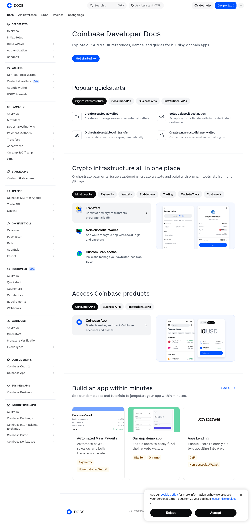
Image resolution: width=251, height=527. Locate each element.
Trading (168, 194)
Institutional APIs (176, 101)
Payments (107, 194)
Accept (215, 513)
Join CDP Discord (139, 511)
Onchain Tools (190, 194)
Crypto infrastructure (89, 101)
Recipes (58, 15)
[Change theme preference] (241, 5)
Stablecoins (147, 194)
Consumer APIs (121, 101)
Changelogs (76, 15)
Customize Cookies (224, 499)
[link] (98, 443)
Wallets (127, 194)
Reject (171, 513)
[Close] (240, 495)
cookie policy (169, 494)
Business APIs (148, 101)
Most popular (84, 194)
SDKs (44, 15)
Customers (214, 194)
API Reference (27, 15)
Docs (10, 15)
